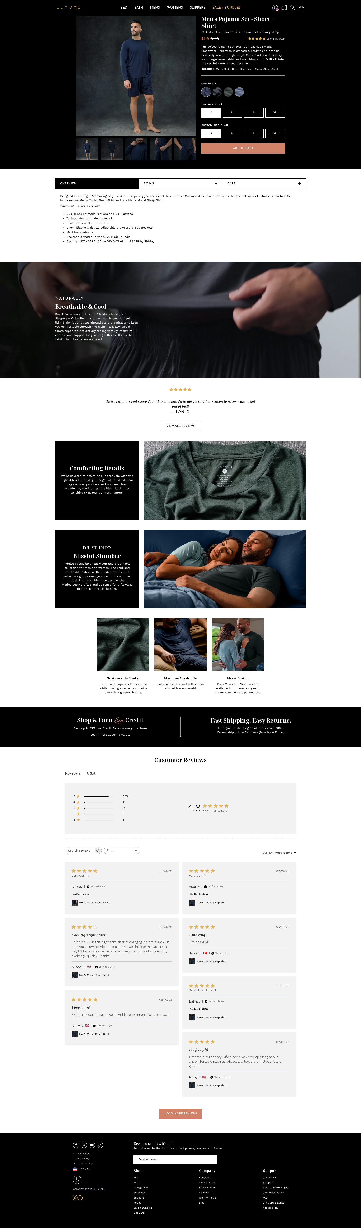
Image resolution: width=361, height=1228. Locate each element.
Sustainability (207, 1187)
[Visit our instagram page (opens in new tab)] (84, 1145)
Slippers (138, 1197)
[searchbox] (79, 850)
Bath (136, 1182)
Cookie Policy (81, 1158)
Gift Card (139, 1212)
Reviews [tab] (73, 773)
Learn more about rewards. (110, 734)
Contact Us (269, 1177)
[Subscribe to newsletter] (213, 1159)
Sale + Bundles (142, 1207)
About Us (204, 1177)
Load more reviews (180, 1113)
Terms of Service (83, 1163)
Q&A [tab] (91, 773)
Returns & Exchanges (275, 1187)
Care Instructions (273, 1192)
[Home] (68, 7)
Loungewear (140, 1187)
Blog (201, 1202)
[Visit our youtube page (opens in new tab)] (92, 1145)
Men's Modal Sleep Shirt (231, 69)
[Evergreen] (228, 92)
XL (275, 112)
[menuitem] (124, 10)
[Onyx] (217, 92)
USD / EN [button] (84, 1169)
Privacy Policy (81, 1153)
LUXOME (99, 1188)
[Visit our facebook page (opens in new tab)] (76, 1145)
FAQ (265, 1197)
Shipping (268, 1182)
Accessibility (270, 1207)
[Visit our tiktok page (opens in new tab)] (100, 1145)
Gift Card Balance (274, 1202)
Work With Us (207, 1197)
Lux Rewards (207, 1182)
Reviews (204, 1192)
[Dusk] (239, 92)
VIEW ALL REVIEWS (180, 426)
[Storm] (206, 92)
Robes (137, 1202)
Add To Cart (243, 148)
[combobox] (122, 850)
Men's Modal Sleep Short (262, 69)
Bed (135, 1177)
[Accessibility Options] (77, 1183)
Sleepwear (140, 1192)
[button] (275, 9)
